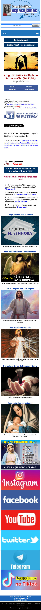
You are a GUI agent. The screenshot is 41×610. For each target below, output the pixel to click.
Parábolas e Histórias (31, 108)
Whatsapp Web (29, 89)
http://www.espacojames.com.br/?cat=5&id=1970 (20, 104)
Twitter (12, 86)
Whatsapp (12, 89)
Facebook (29, 86)
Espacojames (26, 608)
